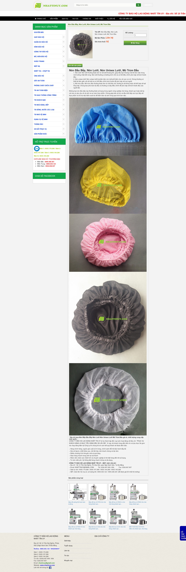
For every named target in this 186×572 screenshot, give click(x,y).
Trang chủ (41, 19)
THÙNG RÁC (38, 124)
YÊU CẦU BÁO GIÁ (125, 19)
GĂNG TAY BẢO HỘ (41, 52)
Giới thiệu (99, 19)
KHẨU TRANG (39, 61)
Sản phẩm (54, 19)
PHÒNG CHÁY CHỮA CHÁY (44, 85)
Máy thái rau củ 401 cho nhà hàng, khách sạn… (117, 527)
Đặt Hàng (136, 43)
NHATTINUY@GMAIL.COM (84, 467)
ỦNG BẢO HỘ (39, 76)
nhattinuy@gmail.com (46, 563)
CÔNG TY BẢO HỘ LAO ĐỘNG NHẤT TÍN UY (84, 441)
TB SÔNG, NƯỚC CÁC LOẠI (44, 110)
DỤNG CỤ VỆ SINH (40, 119)
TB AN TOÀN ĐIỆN (40, 90)
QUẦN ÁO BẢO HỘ (41, 42)
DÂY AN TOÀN (39, 81)
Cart (148, 5)
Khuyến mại (68, 560)
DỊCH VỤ (65, 19)
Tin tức (75, 19)
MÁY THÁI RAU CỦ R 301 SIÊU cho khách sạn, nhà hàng (138, 527)
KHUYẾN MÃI (39, 32)
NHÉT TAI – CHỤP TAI (42, 71)
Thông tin (87, 19)
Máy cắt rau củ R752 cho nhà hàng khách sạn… (97, 503)
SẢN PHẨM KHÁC (40, 134)
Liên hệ (112, 19)
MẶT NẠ (37, 66)
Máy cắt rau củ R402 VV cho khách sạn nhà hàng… (76, 527)
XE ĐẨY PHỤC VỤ (40, 129)
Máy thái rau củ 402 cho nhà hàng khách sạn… (97, 527)
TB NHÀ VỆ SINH (40, 114)
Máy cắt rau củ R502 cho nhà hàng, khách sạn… (137, 503)
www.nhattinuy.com (47, 565)
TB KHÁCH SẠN (40, 100)
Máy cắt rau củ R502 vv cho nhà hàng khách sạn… (117, 503)
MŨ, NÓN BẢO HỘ (40, 56)
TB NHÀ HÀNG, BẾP (41, 105)
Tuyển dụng (68, 545)
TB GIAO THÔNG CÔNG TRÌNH (45, 95)
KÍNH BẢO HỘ (39, 47)
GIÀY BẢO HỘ (39, 37)
